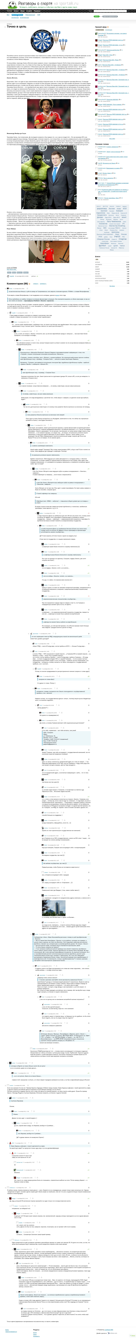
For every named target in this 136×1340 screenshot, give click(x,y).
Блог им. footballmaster (105, 160)
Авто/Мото (98, 264)
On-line (97, 274)
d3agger (18, 1177)
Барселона (101, 213)
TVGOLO (118, 206)
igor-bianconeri (102, 70)
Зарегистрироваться (110, 16)
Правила (37, 11)
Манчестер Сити (102, 226)
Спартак (123, 238)
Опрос (106, 230)
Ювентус (121, 248)
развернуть (43, 283)
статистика (105, 241)
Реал (117, 234)
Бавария (119, 210)
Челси (122, 245)
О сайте (29, 11)
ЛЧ (123, 223)
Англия (112, 208)
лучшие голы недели (114, 224)
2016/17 (99, 206)
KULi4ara (100, 178)
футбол (102, 245)
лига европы (101, 221)
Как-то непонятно (108, 178)
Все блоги (112, 286)
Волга (117, 215)
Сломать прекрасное (112, 147)
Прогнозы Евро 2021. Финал (111, 60)
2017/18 (105, 206)
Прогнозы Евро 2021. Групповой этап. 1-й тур (113, 93)
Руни (111, 237)
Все (8, 15)
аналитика (102, 208)
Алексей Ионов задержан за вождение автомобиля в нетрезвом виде (113, 184)
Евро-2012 (116, 217)
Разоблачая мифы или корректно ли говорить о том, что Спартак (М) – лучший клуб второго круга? (113, 190)
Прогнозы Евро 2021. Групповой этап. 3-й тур (113, 80)
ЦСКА (115, 245)
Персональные (30, 15)
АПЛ (125, 208)
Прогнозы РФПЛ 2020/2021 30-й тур (113, 109)
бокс (108, 213)
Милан (99, 228)
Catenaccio (12, 1187)
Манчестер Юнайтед (117, 225)
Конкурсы (98, 276)
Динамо (100, 217)
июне (57, 295)
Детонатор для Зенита (109, 163)
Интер (102, 219)
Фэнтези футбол (100, 278)
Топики (9, 11)
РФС (123, 237)
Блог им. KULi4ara (102, 179)
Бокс (96, 283)
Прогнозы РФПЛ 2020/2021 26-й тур (113, 129)
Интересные (15, 17)
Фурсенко (120, 243)
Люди (22, 11)
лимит (124, 221)
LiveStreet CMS (109, 1330)
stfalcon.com (112, 1333)
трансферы (104, 243)
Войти (97, 16)
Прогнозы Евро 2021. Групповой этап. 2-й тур (113, 87)
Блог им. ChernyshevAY (104, 41)
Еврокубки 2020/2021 (112, 99)
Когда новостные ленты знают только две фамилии (112, 157)
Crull (36, 643)
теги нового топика (116, 241)
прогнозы (115, 232)
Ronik (11, 288)
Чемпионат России (104, 248)
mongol (100, 173)
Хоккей (97, 269)
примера (121, 230)
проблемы (106, 232)
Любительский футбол (113, 50)
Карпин (115, 219)
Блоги (16, 11)
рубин (106, 237)
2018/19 (112, 206)
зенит (9, 272)
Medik (34, 1048)
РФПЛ (117, 236)
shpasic (46, 872)
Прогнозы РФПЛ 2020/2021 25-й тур (113, 134)
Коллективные (17, 15)
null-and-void (19, 1162)
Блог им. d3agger (102, 36)
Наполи (124, 228)
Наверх (133, 1335)
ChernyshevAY (20, 1170)
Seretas (46, 828)
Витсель (19, 272)
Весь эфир (112, 138)
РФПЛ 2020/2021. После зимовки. (112, 104)
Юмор (112, 250)
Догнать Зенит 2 (107, 173)
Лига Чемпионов (114, 221)
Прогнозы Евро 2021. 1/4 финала (115, 70)
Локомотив (103, 223)
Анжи (119, 208)
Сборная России (103, 239)
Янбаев (26, 272)
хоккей (109, 246)
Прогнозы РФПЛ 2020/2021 (105, 234)
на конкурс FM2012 (114, 228)
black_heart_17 (102, 183)
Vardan (18, 331)
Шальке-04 (114, 248)
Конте (121, 219)
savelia (11, 1085)
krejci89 (12, 276)
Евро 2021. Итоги (108, 55)
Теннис (97, 271)
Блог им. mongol (102, 174)
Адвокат (124, 206)
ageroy (100, 65)
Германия (123, 215)
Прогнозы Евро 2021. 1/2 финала (111, 65)
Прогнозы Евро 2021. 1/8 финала (115, 75)
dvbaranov (101, 198)
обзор (101, 230)
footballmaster (102, 147)
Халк (13, 272)
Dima (99, 189)
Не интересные (24, 17)
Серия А (114, 239)
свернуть (35, 283)
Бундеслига (102, 215)
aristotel (27, 404)
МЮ (104, 228)
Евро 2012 (108, 217)
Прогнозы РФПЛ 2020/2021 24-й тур (113, 40)
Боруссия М (124, 213)
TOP (38, 15)
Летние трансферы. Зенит (111, 198)
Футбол (9, 24)
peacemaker (35, 633)
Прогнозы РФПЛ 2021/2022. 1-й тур (113, 45)
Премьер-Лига (113, 230)
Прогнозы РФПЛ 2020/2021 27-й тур (113, 124)
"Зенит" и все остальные (113, 151)
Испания (108, 219)
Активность (36, 1336)
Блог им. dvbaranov (103, 199)
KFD (13, 1143)
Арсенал (104, 210)
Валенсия (111, 215)
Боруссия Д (115, 213)
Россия (124, 234)
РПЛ (100, 236)
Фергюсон (113, 243)
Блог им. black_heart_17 (104, 186)
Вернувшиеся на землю (113, 168)
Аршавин (111, 211)
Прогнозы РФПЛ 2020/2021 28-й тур (113, 119)
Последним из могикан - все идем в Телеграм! (112, 34)
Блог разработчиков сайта (104, 280)
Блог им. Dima (101, 194)
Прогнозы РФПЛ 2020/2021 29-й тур (116, 114)
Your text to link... (12, 269)
